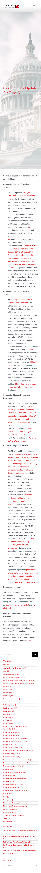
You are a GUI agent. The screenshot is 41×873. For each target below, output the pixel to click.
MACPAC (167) (8, 720)
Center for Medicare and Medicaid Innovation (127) (19, 680)
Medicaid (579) (8, 723)
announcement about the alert (17, 605)
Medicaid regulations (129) (11, 757)
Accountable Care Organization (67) (14, 668)
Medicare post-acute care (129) (13, 784)
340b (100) (6, 665)
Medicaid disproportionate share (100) (15, 741)
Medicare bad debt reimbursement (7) (15, 772)
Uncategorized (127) (9, 821)
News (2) (6, 797)
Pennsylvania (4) (8, 800)
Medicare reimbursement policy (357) (15, 790)
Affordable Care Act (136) (11, 674)
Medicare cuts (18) (9, 775)
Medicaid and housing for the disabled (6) (16, 738)
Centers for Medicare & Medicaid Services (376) (18, 683)
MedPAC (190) (7, 794)
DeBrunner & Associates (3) (12, 699)
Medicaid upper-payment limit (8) (13, 766)
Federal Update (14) (9, 705)
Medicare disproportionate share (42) (14, 778)
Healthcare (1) (7, 714)
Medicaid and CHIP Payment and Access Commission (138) (16, 728)
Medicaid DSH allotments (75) (12, 747)
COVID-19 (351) (8, 696)
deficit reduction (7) (9, 702)
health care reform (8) (10, 708)
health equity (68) (8, 711)
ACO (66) (6, 671)
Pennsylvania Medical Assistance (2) (15, 806)
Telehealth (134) (8, 818)
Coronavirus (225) (8, 692)
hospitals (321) (8, 717)
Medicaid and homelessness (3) (13, 732)
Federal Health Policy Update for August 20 (17, 842)
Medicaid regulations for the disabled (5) (16, 763)
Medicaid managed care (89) (12, 754)
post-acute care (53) (9, 812)
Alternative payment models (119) (13, 677)
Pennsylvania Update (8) (11, 809)
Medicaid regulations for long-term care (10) (17, 760)
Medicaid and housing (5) (11, 735)
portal (31, 350)
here (30, 640)
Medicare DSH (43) (9, 781)
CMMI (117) (7, 686)
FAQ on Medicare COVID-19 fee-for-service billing (21, 196)
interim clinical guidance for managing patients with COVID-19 (20, 432)
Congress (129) (8, 689)
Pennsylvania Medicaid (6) (11, 803)
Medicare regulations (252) (11, 787)
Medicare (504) (8, 769)
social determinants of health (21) (13, 815)
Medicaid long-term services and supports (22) (18, 750)
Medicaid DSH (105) (9, 744)
